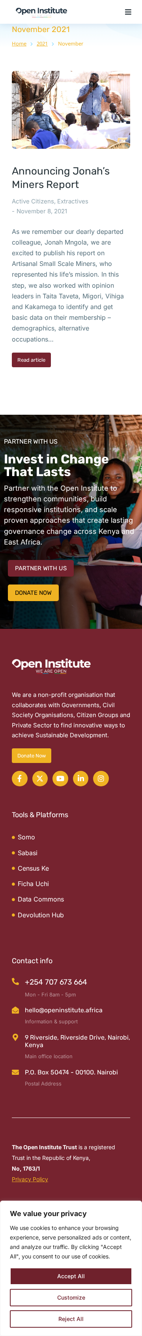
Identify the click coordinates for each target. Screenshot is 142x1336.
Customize (71, 1297)
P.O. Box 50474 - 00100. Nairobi (71, 1072)
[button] (128, 12)
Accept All (71, 1276)
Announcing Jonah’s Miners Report (61, 178)
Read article (31, 360)
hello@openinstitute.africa (64, 1010)
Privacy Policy (30, 1179)
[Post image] (71, 110)
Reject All (71, 1318)
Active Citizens (33, 201)
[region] (71, 1268)
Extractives (72, 201)
